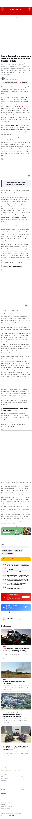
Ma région (14, 13)
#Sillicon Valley (18, 550)
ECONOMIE (4, 787)
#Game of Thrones (7, 550)
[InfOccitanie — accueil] (16, 9)
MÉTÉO (24, 13)
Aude (21, 781)
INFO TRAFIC (4, 778)
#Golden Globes (24, 547)
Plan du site (4, 804)
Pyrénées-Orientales (25, 783)
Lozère (22, 785)
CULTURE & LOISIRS (6, 785)
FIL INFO (4, 13)
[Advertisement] (16, 35)
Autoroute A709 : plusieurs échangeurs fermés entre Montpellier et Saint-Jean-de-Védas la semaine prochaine (16, 650)
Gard (21, 776)
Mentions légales (5, 808)
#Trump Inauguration (7, 553)
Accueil (3, 796)
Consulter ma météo (17, 612)
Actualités (16, 540)
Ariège (22, 789)
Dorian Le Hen (10, 77)
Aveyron (22, 787)
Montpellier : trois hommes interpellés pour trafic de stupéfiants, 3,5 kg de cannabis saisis (15, 747)
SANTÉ (3, 789)
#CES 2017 (5, 547)
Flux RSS (3, 800)
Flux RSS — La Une (6, 802)
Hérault (22, 778)
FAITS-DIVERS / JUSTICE (7, 783)
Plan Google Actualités (7, 806)
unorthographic (24, 106)
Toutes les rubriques (6, 798)
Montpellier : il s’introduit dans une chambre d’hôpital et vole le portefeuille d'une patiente (14, 714)
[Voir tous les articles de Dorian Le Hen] (3, 78)
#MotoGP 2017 (14, 547)
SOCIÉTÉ (3, 781)
